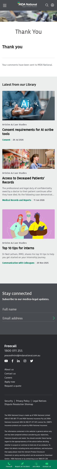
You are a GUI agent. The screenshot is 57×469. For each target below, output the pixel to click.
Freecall (9, 466)
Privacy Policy (22, 400)
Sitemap (29, 404)
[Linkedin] (18, 361)
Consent (6, 139)
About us (9, 369)
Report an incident (22, 466)
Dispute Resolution (14, 404)
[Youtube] (6, 361)
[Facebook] (12, 361)
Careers (8, 377)
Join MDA (36, 466)
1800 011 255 (13, 351)
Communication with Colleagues (18, 262)
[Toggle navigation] (4, 5)
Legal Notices (39, 400)
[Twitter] (31, 361)
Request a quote (13, 385)
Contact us (47, 466)
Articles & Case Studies (14, 124)
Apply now (10, 381)
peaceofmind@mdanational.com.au (22, 355)
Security (9, 400)
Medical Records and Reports (16, 200)
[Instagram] (25, 361)
